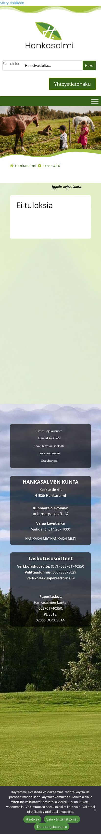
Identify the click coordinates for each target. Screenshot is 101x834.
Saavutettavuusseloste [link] (49, 446)
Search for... (13, 63)
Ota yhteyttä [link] (49, 461)
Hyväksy (32, 819)
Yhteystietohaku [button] (72, 84)
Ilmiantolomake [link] (49, 453)
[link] (49, 51)
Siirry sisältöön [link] (12, 2)
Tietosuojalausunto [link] (49, 431)
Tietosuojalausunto (52, 827)
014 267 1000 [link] (59, 529)
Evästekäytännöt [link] (49, 438)
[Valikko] (95, 101)
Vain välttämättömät (62, 819)
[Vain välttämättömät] (94, 809)
